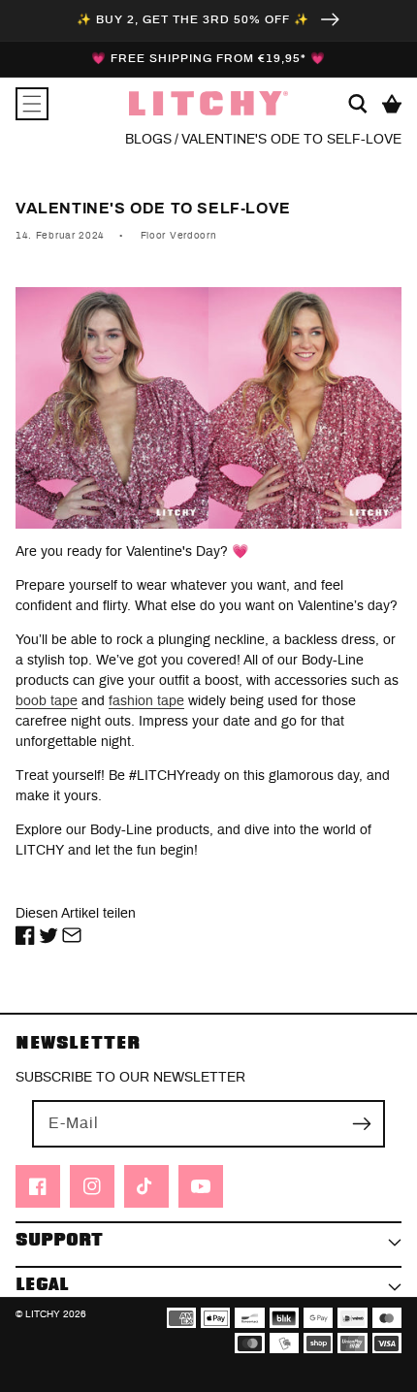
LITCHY (42, 1314)
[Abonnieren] (361, 1123)
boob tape (47, 701)
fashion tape (146, 701)
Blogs (148, 139)
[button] (32, 103)
